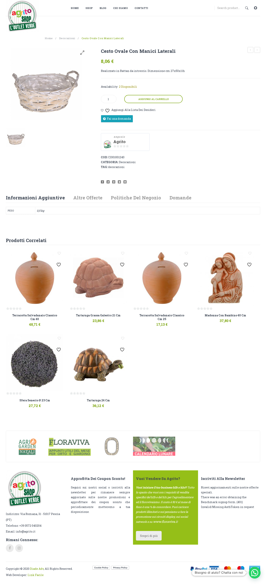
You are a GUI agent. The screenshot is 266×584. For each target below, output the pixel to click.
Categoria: (109, 162)
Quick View (46, 323)
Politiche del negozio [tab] (136, 198)
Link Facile (36, 575)
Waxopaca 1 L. (250, 50)
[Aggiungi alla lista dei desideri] (59, 253)
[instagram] (19, 548)
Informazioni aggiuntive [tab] (35, 198)
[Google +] (119, 181)
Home (49, 38)
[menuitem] (76, 8)
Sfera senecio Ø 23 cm (257, 50)
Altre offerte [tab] (87, 198)
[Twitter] (108, 181)
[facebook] (10, 548)
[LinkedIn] (125, 181)
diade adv (37, 569)
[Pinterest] (113, 181)
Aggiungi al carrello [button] (22, 323)
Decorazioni (67, 38)
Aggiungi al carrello (153, 99)
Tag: (104, 167)
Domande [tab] (180, 198)
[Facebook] (102, 181)
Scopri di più (149, 536)
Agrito (119, 141)
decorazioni (116, 167)
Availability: (109, 86)
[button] (255, 573)
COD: (104, 157)
